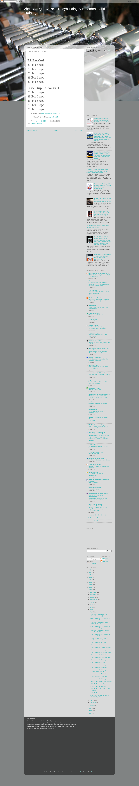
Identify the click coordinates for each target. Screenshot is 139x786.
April (91, 612)
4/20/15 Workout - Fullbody (98, 660)
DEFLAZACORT (93, 483)
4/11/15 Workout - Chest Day (98, 676)
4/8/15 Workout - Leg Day (97, 684)
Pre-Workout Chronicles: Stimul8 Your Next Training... (99, 631)
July (91, 604)
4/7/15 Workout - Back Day (98, 686)
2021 (90, 575)
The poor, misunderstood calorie (99, 394)
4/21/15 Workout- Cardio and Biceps (100, 657)
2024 (90, 570)
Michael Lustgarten (95, 357)
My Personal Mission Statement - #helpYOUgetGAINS (99, 696)
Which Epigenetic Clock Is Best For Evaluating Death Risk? (98, 359)
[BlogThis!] (53, 121)
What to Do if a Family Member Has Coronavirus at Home (98, 427)
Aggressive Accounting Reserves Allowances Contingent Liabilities (98, 352)
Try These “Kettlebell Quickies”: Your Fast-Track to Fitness (99, 382)
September (93, 599)
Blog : (90, 380)
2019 (90, 580)
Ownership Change (94, 489)
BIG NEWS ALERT (94, 454)
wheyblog (105, 561)
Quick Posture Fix (93, 321)
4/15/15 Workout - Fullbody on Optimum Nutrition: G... (99, 670)
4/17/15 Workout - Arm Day (98, 665)
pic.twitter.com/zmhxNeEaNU (50, 113)
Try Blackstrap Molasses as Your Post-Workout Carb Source (98, 226)
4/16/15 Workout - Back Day (98, 667)
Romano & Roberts (95, 521)
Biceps (34, 123)
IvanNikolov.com (94, 333)
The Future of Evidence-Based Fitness (99, 460)
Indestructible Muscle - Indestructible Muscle (96, 505)
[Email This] (51, 121)
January (92, 705)
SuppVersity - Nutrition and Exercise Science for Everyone (98, 433)
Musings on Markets (95, 298)
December (93, 592)
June (91, 607)
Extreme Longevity (95, 340)
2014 (90, 708)
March (92, 700)
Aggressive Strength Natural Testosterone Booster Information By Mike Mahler (102, 200)
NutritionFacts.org (94, 313)
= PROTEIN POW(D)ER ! (96, 452)
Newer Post (32, 130)
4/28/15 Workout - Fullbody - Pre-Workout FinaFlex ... (100, 635)
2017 (90, 585)
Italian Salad (92, 420)
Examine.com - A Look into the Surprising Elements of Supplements (98, 495)
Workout (39, 123)
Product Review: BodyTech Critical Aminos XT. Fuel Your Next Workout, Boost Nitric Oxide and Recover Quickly (102, 155)
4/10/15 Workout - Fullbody (98, 679)
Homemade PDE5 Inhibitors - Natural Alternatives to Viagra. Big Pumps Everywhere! (102, 257)
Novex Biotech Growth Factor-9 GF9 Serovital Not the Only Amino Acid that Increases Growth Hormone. (102, 214)
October (92, 597)
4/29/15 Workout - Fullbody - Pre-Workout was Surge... (100, 627)
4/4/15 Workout (94, 693)
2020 (90, 577)
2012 (90, 713)
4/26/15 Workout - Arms (97, 645)
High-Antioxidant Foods (95, 389)
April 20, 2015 (53, 117)
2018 (90, 582)
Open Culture (93, 290)
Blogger (93, 772)
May (91, 609)
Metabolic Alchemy (95, 487)
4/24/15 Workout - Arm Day (98, 650)
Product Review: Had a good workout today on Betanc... (98, 639)
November (93, 594)
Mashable (92, 281)
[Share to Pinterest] (59, 121)
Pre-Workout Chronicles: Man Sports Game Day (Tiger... (98, 615)
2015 (90, 590)
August (92, 602)
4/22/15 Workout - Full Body (98, 655)
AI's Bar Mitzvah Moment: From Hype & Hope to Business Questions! (99, 300)
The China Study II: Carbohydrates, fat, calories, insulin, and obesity (98, 327)
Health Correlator (94, 325)
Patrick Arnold (93, 365)
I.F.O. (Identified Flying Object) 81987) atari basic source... (99, 375)
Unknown (105, 558)
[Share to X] (55, 121)
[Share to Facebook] (57, 121)
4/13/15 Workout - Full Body (98, 674)
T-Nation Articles (94, 518)
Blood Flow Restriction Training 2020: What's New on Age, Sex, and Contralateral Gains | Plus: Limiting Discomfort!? (99, 438)
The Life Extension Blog (96, 425)
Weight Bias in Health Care (96, 314)
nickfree (80, 772)
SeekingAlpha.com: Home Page (99, 273)
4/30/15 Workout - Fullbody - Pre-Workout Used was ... (100, 619)
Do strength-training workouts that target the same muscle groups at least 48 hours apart (98, 509)
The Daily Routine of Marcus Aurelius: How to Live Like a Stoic (99, 292)
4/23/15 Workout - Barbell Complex (100, 652)
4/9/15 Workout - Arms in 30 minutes (101, 681)
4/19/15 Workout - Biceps (97, 662)
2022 (90, 572)
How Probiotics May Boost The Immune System (97, 411)
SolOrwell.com (93, 444)
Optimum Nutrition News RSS (98, 515)
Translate (93, 563)
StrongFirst (92, 305)
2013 (90, 710)
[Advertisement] (42, 31)
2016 (90, 587)
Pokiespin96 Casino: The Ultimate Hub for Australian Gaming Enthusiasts (99, 343)
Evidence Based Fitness (96, 458)
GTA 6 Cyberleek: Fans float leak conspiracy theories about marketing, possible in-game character (99, 284)
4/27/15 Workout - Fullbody (98, 642)
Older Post (78, 130)
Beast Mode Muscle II (95, 464)
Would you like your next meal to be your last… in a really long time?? (98, 396)
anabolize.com (93, 524)
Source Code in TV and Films (98, 373)
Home (55, 130)
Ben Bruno (92, 402)
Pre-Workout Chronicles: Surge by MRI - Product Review (100, 623)
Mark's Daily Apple (94, 388)
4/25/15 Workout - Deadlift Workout (100, 647)
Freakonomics (93, 472)
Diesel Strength (93, 319)
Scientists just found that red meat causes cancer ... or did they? (98, 498)
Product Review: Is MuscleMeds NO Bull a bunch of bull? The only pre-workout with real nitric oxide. (98, 171)
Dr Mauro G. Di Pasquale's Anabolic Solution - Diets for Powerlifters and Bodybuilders (102, 186)
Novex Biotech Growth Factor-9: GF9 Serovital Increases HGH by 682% (101, 120)
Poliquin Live (93, 409)
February (93, 702)
